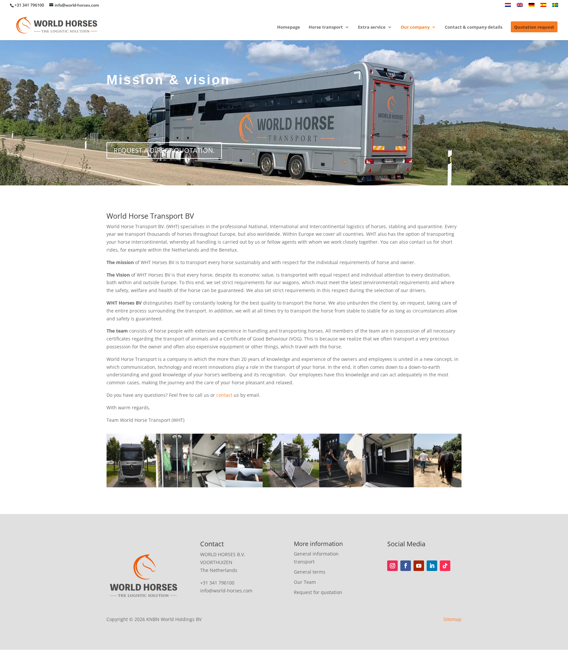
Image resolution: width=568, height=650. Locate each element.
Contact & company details (473, 27)
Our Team (305, 582)
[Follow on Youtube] (419, 565)
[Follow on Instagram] (392, 565)
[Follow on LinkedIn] (432, 565)
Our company (415, 27)
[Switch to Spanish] (543, 7)
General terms (309, 572)
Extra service (372, 27)
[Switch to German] (531, 7)
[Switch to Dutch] (508, 7)
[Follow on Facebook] (405, 565)
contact (224, 395)
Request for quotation (318, 592)
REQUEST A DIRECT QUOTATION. (164, 150)
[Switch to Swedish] (555, 7)
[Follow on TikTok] (445, 565)
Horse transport (326, 27)
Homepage (288, 27)
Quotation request (534, 27)
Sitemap (452, 619)
